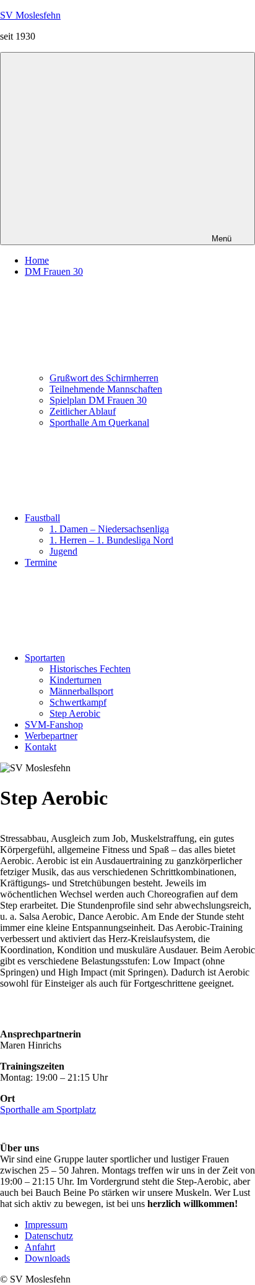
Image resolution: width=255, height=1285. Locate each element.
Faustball (42, 518)
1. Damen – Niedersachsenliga (109, 529)
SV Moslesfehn (30, 15)
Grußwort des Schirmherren (104, 378)
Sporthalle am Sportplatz (48, 1109)
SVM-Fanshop (54, 724)
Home (37, 260)
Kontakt (40, 747)
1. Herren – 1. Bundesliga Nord (111, 540)
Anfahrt (40, 1247)
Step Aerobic (75, 713)
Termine (41, 562)
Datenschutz (49, 1236)
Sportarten (45, 657)
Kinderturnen (76, 680)
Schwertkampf (78, 702)
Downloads (47, 1258)
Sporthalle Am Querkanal (99, 422)
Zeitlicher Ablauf (83, 411)
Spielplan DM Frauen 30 (98, 400)
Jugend (63, 551)
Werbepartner (51, 735)
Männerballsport (81, 691)
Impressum (46, 1224)
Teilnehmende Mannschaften (106, 389)
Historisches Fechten (90, 669)
